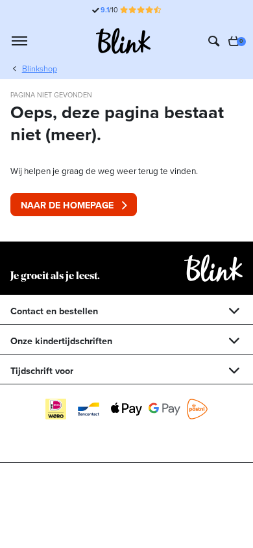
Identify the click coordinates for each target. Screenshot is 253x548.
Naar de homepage (67, 205)
